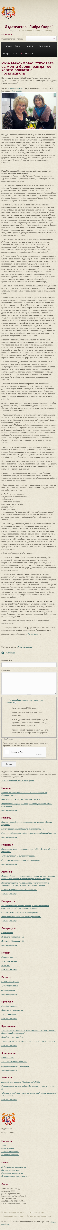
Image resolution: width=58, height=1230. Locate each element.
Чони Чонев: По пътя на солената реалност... (21, 916)
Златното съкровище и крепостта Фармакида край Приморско (28, 1041)
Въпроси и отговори (10, 1154)
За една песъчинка (9, 1014)
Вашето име (6, 660)
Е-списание (44, 46)
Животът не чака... (9, 961)
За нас (15, 53)
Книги (16, 46)
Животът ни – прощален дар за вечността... (20, 860)
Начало (8, 46)
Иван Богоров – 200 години (12, 1037)
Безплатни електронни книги (14, 1176)
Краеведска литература (12, 1173)
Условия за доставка (10, 1151)
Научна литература (10, 1170)
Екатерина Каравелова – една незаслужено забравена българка (28, 833)
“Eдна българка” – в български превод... (18, 856)
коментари (10, 652)
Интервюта (17, 91)
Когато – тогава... (9, 957)
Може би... (5, 965)
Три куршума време (9, 985)
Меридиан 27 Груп (15, 88)
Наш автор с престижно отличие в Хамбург (20, 799)
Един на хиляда (7, 1057)
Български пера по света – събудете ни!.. (19, 889)
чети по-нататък (9, 810)
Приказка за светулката (12, 1010)
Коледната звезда (9, 1006)
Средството (7, 932)
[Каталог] (8, 12)
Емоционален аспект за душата (15, 1066)
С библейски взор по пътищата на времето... (20, 912)
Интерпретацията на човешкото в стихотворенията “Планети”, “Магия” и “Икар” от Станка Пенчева (25, 884)
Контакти (29, 53)
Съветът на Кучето (10, 981)
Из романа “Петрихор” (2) (12, 941)
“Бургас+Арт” (33, 634)
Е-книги (29, 46)
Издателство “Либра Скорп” (29, 27)
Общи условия (7, 1148)
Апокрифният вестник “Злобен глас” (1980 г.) (21, 1082)
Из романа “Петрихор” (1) (12, 937)
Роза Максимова (25, 647)
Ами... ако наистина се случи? (14, 1061)
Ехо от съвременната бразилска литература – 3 (22, 829)
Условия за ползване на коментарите (17, 780)
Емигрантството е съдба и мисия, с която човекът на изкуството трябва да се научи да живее (25, 906)
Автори (6, 53)
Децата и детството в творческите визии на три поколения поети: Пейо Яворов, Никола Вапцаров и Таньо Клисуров (28, 877)
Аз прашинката (8, 990)
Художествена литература (13, 1167)
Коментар (6, 670)
